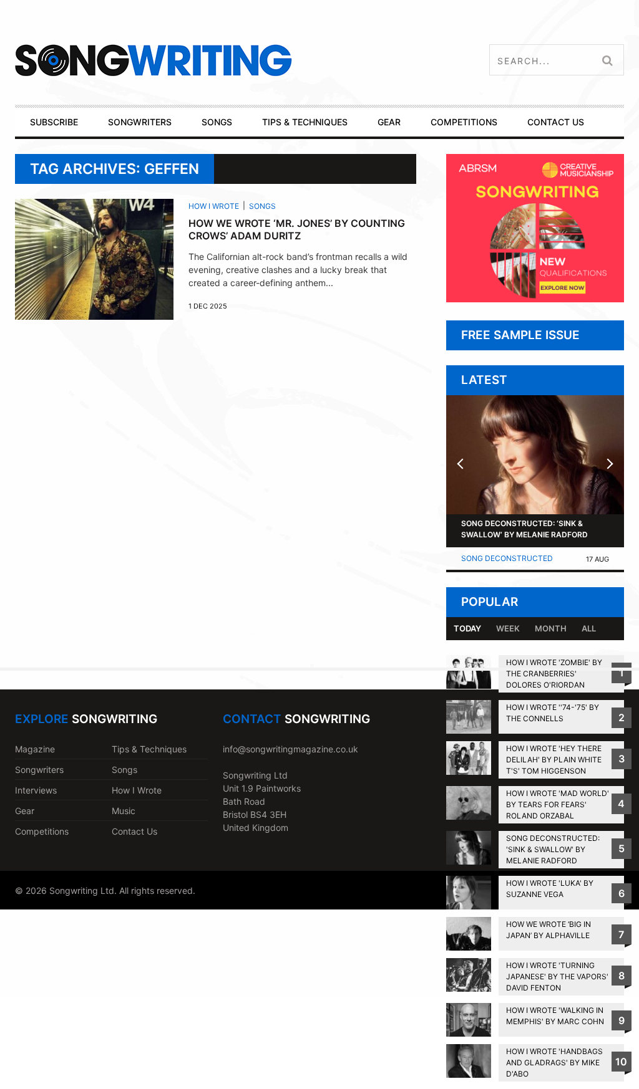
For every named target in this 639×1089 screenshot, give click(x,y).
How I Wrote (213, 206)
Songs (262, 206)
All (589, 628)
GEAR (389, 122)
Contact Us (134, 831)
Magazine (35, 749)
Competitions (42, 831)
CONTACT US (555, 122)
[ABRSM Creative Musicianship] (535, 299)
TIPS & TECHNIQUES (305, 122)
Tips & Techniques (149, 749)
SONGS (217, 122)
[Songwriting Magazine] (213, 60)
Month (551, 628)
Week (508, 628)
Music (123, 810)
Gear (24, 810)
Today (467, 628)
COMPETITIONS (464, 122)
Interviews (36, 790)
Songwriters (39, 769)
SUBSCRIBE (54, 122)
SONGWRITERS (140, 122)
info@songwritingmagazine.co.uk (290, 749)
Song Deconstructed (507, 558)
